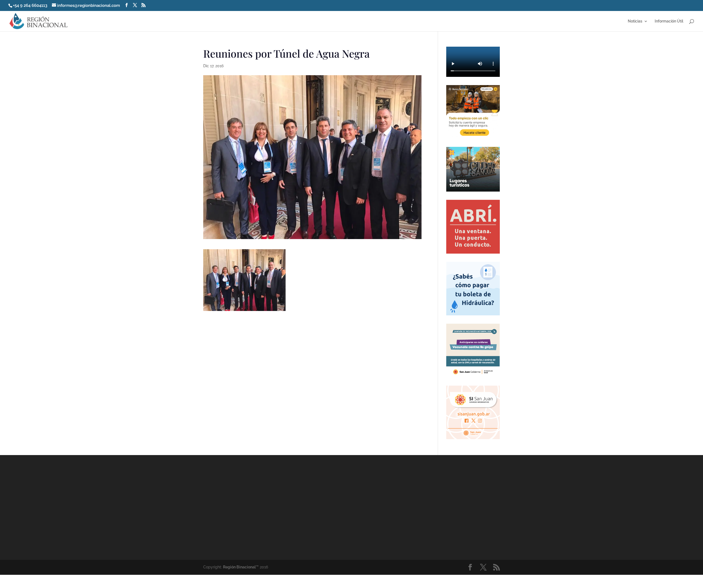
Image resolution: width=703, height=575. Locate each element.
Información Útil (669, 21)
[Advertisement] (401, 507)
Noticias (635, 21)
